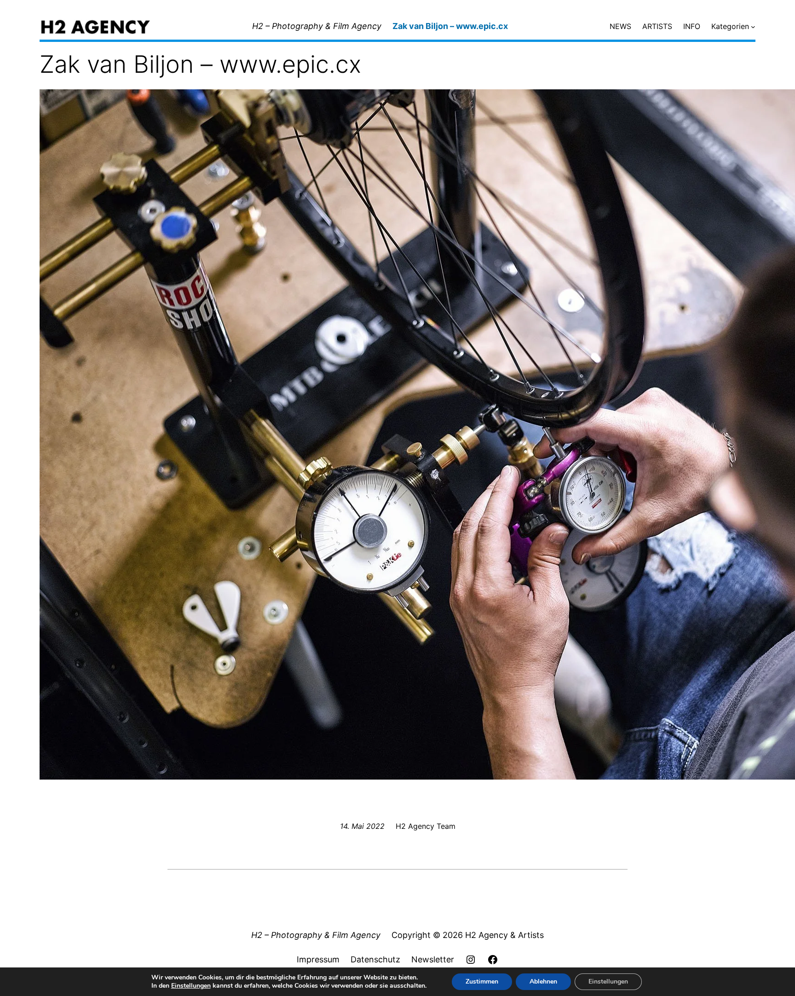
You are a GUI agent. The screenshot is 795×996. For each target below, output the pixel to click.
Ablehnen (543, 981)
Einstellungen (191, 986)
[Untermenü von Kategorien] (753, 26)
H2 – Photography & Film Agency (316, 26)
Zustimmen (482, 981)
